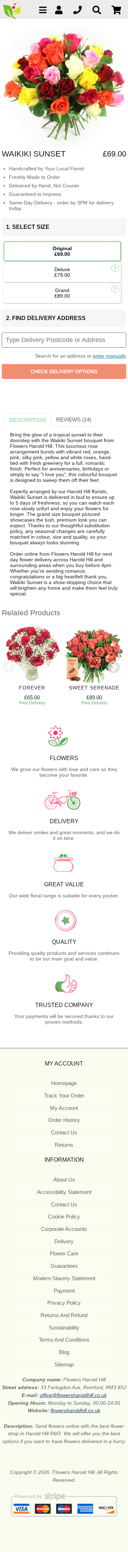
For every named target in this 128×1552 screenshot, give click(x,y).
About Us (64, 1180)
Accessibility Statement (64, 1192)
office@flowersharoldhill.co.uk (73, 1395)
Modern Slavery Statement (64, 1278)
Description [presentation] (27, 420)
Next (114, 668)
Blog (64, 1352)
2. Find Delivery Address (46, 318)
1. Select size (27, 227)
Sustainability (64, 1328)
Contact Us (64, 1132)
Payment (64, 1291)
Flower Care (64, 1253)
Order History (64, 1120)
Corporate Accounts (64, 1229)
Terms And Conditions (64, 1340)
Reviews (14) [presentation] (73, 420)
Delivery (64, 1241)
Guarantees (64, 1266)
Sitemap (64, 1364)
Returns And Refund (64, 1315)
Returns (64, 1145)
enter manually (109, 356)
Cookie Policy (64, 1216)
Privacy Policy (64, 1303)
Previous (9, 668)
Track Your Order (64, 1096)
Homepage (64, 1083)
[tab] (27, 420)
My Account (64, 1108)
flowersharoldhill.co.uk (75, 1410)
